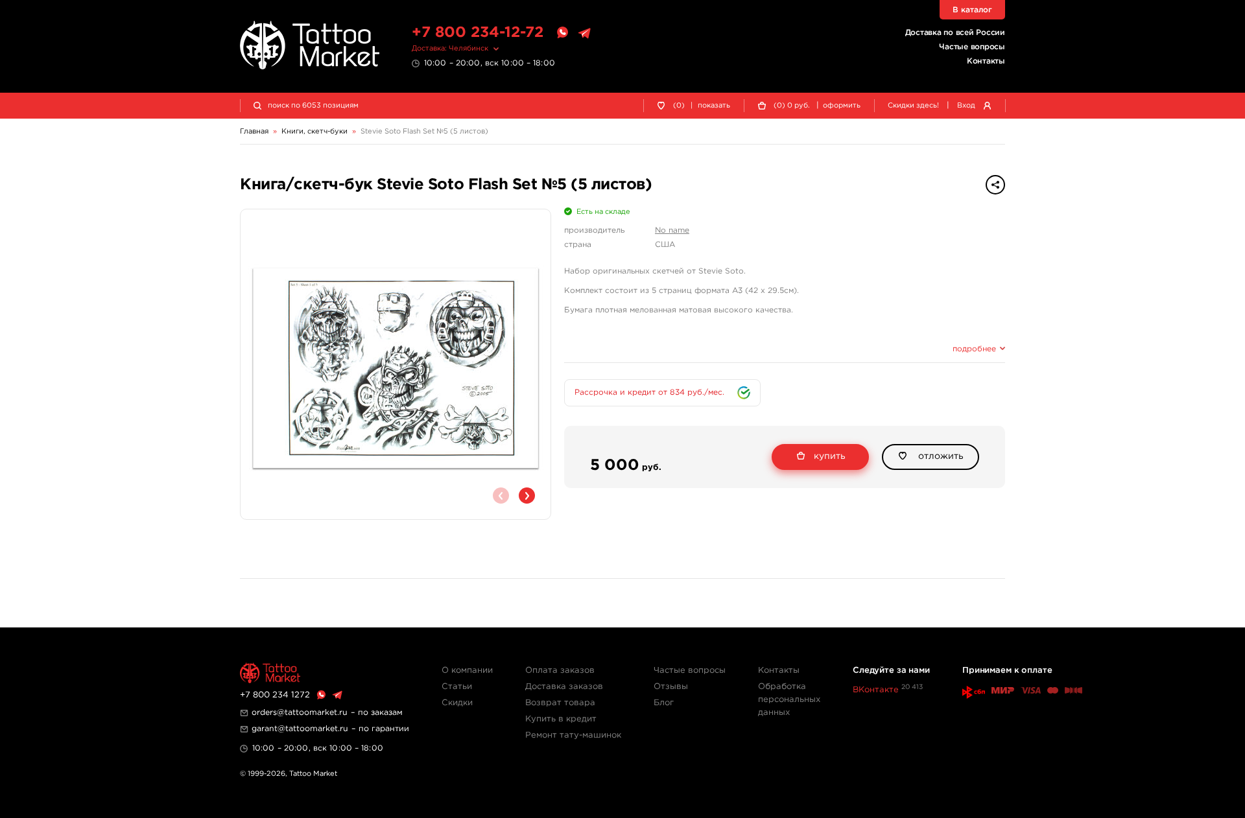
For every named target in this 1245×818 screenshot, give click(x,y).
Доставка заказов (564, 686)
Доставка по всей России (955, 32)
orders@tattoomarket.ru (300, 712)
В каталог (972, 10)
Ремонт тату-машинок (573, 735)
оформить (841, 105)
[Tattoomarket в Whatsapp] (562, 33)
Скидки (457, 703)
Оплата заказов (560, 670)
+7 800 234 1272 (275, 695)
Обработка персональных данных (789, 699)
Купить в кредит (561, 719)
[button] (527, 495)
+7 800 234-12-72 (477, 33)
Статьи (457, 686)
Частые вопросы (972, 47)
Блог (664, 703)
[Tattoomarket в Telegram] (584, 33)
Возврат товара (560, 703)
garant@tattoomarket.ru (300, 728)
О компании (467, 670)
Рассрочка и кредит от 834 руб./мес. (649, 392)
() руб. (792, 105)
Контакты (986, 61)
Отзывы (671, 686)
